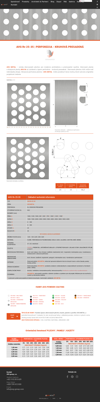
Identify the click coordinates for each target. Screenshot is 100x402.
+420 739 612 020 (14, 384)
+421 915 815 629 (14, 379)
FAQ (65, 2)
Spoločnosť (15, 2)
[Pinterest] (97, 4)
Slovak (82, 0)
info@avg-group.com (15, 389)
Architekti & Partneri (39, 2)
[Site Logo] (4, 4)
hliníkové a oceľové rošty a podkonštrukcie (74, 270)
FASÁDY (29, 247)
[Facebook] (97, 1)
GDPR (54, 398)
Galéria (72, 2)
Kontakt (14, 5)
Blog (52, 2)
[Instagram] (97, 7)
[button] (11, 8)
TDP (60, 398)
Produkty (25, 2)
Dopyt (59, 2)
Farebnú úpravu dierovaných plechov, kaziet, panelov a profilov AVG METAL (60, 313)
